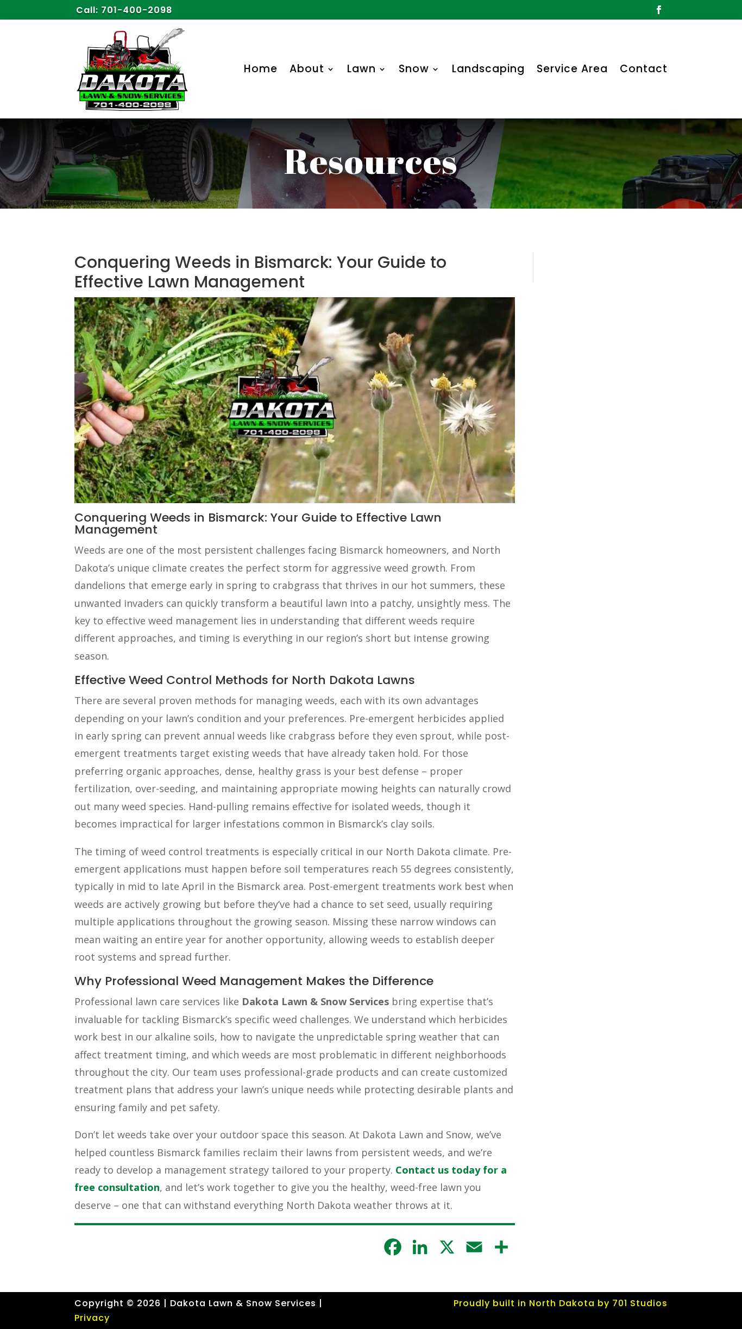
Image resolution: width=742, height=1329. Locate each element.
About (307, 68)
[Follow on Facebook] (659, 9)
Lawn (361, 68)
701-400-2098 (136, 10)
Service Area (572, 68)
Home (261, 68)
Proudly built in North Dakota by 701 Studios (561, 1303)
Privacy (92, 1318)
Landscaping (488, 68)
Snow (414, 68)
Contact (644, 68)
